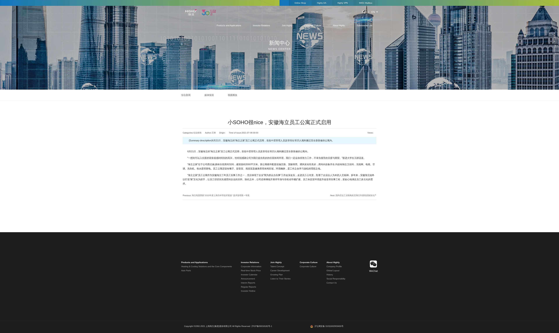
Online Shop (300, 3)
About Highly (339, 25)
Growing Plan (276, 274)
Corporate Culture (312, 25)
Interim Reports (248, 283)
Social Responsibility (336, 279)
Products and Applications (229, 25)
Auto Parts (186, 270)
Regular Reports (248, 287)
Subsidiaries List (364, 25)
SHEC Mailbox (365, 3)
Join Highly (287, 25)
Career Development (280, 270)
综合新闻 (186, 95)
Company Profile (334, 266)
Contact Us (332, 283)
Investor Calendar (249, 274)
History (330, 274)
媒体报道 (209, 95)
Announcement (248, 279)
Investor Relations (261, 25)
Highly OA (321, 3)
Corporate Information (251, 266)
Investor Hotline (248, 291)
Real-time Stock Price (251, 270)
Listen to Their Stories (280, 279)
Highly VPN (342, 3)
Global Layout (333, 270)
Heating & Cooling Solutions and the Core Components (206, 266)
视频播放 (232, 95)
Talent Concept (277, 266)
